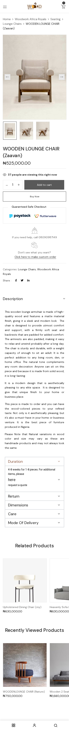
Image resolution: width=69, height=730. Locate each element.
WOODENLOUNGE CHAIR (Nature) (24, 691)
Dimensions (18, 505)
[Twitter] (22, 280)
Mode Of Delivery (23, 523)
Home (7, 19)
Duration (15, 461)
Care (12, 514)
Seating (55, 19)
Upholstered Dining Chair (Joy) (22, 607)
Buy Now (34, 196)
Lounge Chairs (12, 24)
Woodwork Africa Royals (30, 19)
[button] (63, 7)
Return (13, 496)
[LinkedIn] (28, 280)
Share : (7, 280)
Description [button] (13, 298)
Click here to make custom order (35, 257)
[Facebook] (16, 280)
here (12, 479)
